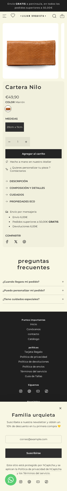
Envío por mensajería (23, 211)
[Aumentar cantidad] (26, 142)
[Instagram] (21, 391)
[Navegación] (4, 16)
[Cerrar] (60, 408)
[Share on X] (16, 242)
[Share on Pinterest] (24, 242)
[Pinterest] (29, 391)
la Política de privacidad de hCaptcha (38, 469)
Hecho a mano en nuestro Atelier (30, 161)
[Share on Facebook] (7, 242)
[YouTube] (38, 391)
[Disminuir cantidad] (9, 142)
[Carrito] (62, 16)
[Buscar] (54, 16)
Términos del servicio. (36, 473)
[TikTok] (46, 391)
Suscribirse (33, 453)
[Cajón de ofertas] (13, 15)
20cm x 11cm (15, 127)
